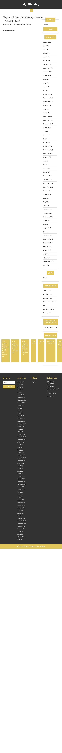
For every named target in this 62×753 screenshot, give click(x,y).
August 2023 (47, 127)
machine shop (47, 298)
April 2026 (46, 57)
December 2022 (48, 150)
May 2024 (46, 109)
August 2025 (47, 75)
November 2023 (48, 124)
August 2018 (47, 250)
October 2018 (47, 246)
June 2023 (46, 135)
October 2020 (47, 213)
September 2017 (48, 261)
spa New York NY (48, 309)
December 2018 (48, 239)
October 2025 (47, 72)
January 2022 (47, 179)
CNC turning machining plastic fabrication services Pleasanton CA (25, 347)
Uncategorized (47, 313)
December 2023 (48, 120)
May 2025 (46, 83)
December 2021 (48, 183)
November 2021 (48, 187)
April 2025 (46, 86)
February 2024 (47, 116)
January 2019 (47, 235)
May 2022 (46, 164)
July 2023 (46, 131)
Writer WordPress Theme (25, 546)
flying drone (33, 342)
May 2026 (46, 53)
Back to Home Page (9, 30)
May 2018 (46, 254)
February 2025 (47, 94)
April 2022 (46, 168)
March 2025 (46, 90)
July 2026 (46, 46)
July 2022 (46, 161)
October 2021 (47, 190)
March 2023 (46, 142)
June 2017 (46, 265)
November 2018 (48, 242)
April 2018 (46, 257)
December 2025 (48, 68)
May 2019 (46, 231)
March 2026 (46, 60)
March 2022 (46, 172)
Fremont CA (41, 342)
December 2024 (48, 98)
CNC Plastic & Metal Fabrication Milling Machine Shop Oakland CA (5, 348)
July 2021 (46, 198)
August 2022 (47, 157)
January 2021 (47, 209)
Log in (45, 278)
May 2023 (46, 138)
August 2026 (47, 42)
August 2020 (47, 220)
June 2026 (46, 49)
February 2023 (47, 146)
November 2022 (48, 153)
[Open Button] (31, 10)
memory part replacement (51, 342)
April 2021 (46, 205)
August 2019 (47, 228)
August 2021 (47, 194)
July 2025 (46, 79)
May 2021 (46, 202)
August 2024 (47, 105)
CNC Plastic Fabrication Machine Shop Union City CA (15, 346)
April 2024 (46, 112)
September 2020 (48, 216)
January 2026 (47, 64)
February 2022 (47, 176)
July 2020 (46, 224)
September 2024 (48, 101)
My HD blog (31, 4)
